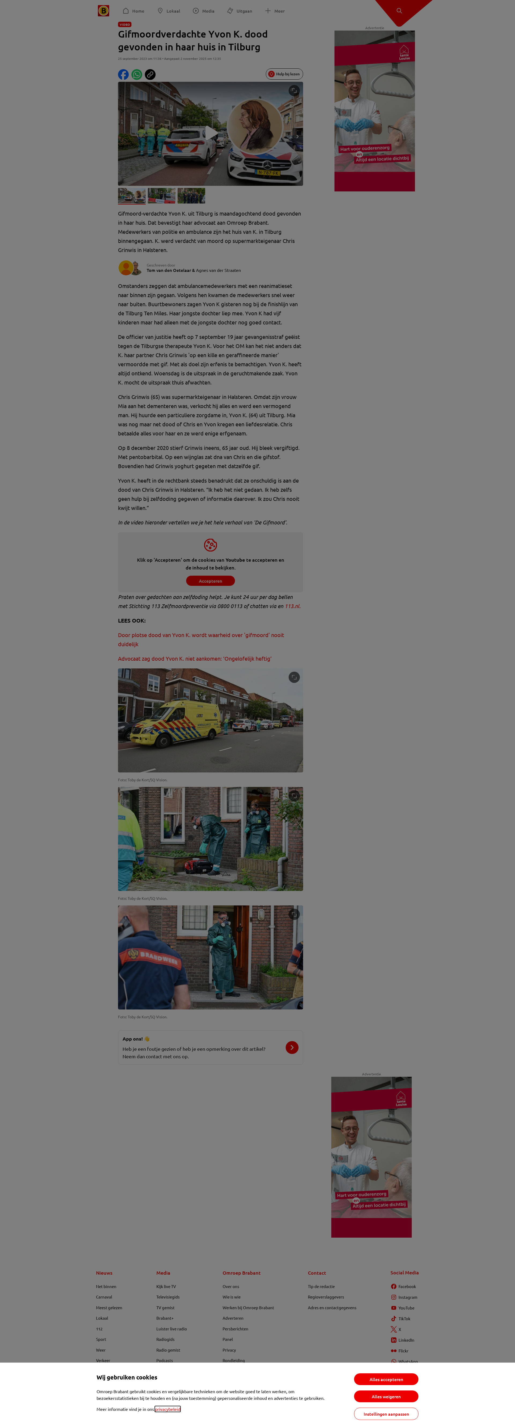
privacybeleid (167, 1409)
